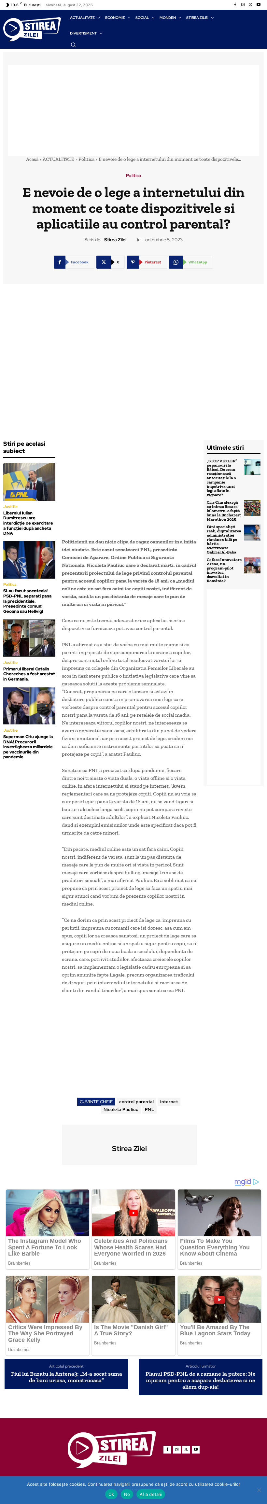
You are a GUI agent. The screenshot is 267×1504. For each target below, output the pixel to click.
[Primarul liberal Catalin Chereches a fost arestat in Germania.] (29, 637)
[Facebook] (235, 5)
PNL (149, 1109)
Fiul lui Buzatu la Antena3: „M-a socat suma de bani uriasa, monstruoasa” (66, 1377)
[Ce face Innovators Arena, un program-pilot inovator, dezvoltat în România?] (252, 565)
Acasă (32, 159)
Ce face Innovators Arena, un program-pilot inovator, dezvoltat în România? (224, 570)
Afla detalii (151, 1494)
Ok (111, 1494)
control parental (136, 1101)
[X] (251, 5)
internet (169, 1101)
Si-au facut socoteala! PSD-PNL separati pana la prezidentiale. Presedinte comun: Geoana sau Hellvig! (27, 601)
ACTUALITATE (58, 159)
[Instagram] (243, 5)
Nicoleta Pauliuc (121, 1109)
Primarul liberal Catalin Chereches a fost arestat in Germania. (29, 674)
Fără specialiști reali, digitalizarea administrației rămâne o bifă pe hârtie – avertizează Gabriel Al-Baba (224, 539)
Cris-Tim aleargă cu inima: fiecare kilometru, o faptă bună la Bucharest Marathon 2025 (224, 511)
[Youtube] (258, 5)
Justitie (10, 507)
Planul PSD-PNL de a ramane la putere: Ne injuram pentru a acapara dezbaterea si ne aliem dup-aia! (201, 1380)
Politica (86, 159)
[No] (259, 1490)
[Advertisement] (133, 110)
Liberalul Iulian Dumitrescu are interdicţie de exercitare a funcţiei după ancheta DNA (28, 523)
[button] (73, 44)
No (127, 1494)
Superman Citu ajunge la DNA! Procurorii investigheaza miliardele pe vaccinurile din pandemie (28, 747)
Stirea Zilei (115, 240)
